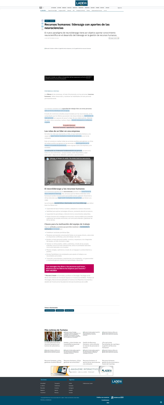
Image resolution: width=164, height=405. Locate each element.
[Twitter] (42, 23)
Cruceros (93, 7)
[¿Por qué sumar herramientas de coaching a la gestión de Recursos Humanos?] (110, 336)
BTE (74, 10)
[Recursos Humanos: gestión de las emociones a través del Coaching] (110, 354)
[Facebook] (42, 21)
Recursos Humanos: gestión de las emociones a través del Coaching (110, 362)
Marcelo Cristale (53, 91)
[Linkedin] (42, 26)
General (52, 21)
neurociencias (60, 310)
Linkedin (71, 390)
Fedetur (88, 10)
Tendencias (87, 7)
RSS (108, 403)
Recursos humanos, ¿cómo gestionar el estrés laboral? (53, 361)
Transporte (80, 7)
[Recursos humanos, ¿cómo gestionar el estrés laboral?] (53, 354)
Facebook (71, 385)
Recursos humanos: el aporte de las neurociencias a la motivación (91, 362)
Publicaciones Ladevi (88, 383)
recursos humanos (49, 310)
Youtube (71, 392)
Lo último (59, 7)
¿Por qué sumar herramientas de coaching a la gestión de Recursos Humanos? (110, 345)
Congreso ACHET (62, 10)
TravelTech (75, 7)
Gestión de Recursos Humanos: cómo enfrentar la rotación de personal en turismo (91, 345)
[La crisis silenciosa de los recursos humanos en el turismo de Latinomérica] (53, 336)
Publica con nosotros (103, 397)
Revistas (102, 7)
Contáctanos (105, 400)
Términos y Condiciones (45, 400)
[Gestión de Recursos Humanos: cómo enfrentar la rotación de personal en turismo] (91, 336)
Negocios (69, 7)
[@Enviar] (42, 29)
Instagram (71, 388)
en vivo (105, 10)
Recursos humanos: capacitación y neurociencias (69, 127)
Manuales (64, 7)
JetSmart (69, 10)
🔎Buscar (107, 7)
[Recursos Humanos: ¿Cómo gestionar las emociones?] (72, 354)
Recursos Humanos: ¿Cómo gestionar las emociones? (72, 361)
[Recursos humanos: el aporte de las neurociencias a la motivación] (91, 354)
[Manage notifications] (161, 402)
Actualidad (53, 7)
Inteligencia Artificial (80, 10)
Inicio (47, 21)
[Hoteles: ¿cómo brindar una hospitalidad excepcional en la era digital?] (72, 336)
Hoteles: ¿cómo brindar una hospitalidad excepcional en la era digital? (72, 344)
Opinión (97, 7)
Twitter (70, 383)
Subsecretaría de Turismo (97, 10)
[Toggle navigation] (43, 8)
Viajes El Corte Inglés (52, 10)
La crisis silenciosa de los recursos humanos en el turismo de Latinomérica (52, 344)
